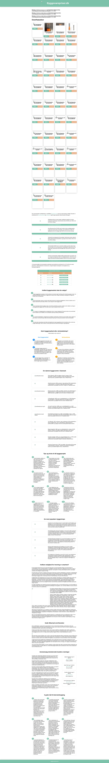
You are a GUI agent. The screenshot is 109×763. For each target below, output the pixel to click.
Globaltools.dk (54, 213)
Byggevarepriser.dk (58, 3)
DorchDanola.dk (41, 215)
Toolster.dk (48, 215)
